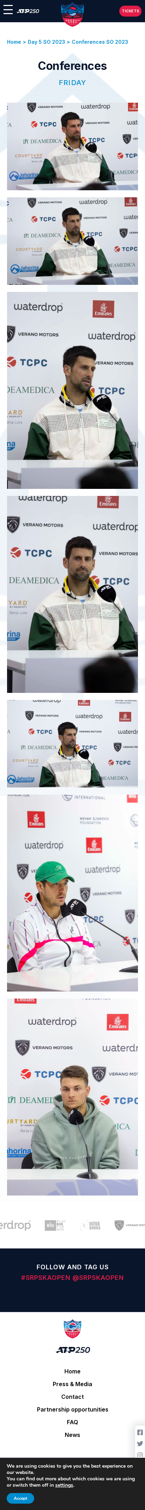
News (72, 1434)
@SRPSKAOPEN (98, 1277)
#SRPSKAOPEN (46, 1277)
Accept (20, 1498)
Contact (72, 1396)
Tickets (130, 11)
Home (72, 1371)
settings (64, 1485)
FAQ (72, 1422)
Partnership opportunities (72, 1409)
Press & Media (72, 1384)
